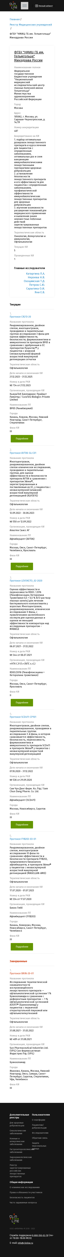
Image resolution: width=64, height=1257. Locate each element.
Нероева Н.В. (36, 277)
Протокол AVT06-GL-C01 (23, 453)
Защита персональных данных (39, 1146)
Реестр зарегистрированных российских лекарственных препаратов (20, 1171)
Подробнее (22, 438)
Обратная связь (39, 1138)
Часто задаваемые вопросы (23, 1202)
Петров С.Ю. (37, 284)
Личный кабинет (46, 6)
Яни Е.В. (40, 292)
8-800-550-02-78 (40, 1235)
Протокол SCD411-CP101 (23, 716)
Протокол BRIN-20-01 (22, 973)
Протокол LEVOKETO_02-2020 (26, 580)
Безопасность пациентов (22, 1197)
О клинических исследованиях (25, 1187)
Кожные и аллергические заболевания (17, 1141)
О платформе (38, 1120)
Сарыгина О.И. (35, 288)
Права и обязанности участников (26, 1192)
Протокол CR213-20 (20, 316)
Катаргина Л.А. (35, 273)
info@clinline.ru (25, 1243)
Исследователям (40, 1133)
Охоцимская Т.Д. (34, 281)
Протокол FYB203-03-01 (23, 839)
